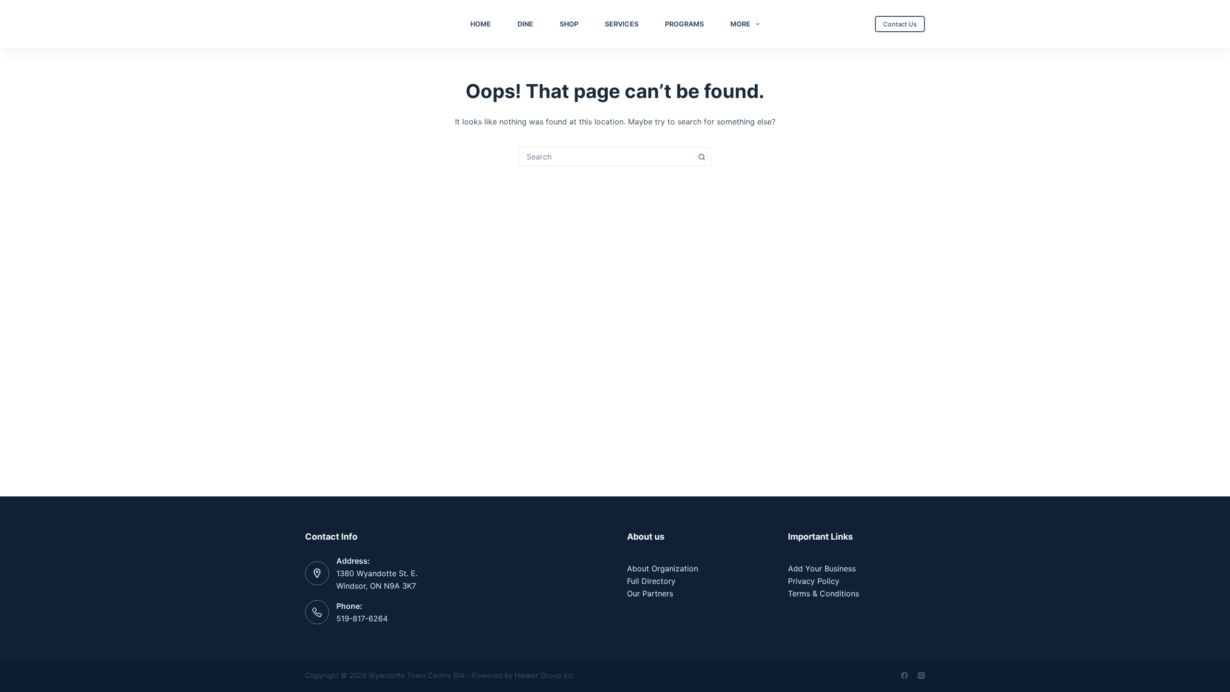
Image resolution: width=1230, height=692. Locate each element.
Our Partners (650, 593)
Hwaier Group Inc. (545, 675)
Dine (525, 24)
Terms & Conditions (823, 593)
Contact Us (900, 24)
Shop (569, 24)
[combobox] (605, 156)
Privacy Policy (813, 581)
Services (622, 24)
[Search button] (701, 157)
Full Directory (651, 581)
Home (480, 24)
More (740, 24)
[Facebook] (904, 675)
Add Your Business (822, 568)
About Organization (662, 568)
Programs (684, 24)
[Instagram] (921, 675)
